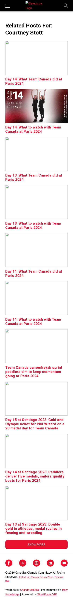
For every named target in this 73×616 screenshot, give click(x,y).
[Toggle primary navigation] (7, 5)
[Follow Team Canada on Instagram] (36, 565)
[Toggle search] (66, 5)
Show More (36, 544)
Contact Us (23, 577)
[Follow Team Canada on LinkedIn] (50, 565)
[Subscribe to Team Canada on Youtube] (64, 565)
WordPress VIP (47, 594)
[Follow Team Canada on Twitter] (22, 565)
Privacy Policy (46, 577)
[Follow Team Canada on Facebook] (8, 565)
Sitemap (35, 577)
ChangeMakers (29, 590)
